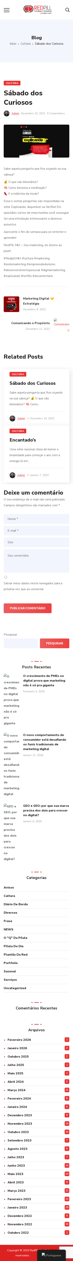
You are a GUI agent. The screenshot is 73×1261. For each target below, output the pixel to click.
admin (15, 113)
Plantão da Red (15, 954)
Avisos (9, 887)
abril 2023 (16, 1182)
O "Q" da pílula (15, 938)
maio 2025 (15, 1073)
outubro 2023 (18, 1132)
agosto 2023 (17, 1149)
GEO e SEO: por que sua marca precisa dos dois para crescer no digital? (46, 810)
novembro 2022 (20, 1224)
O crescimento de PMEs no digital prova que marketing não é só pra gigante (44, 680)
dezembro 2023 (20, 1115)
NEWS (8, 929)
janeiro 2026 (17, 1048)
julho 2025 (16, 1065)
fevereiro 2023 (19, 1199)
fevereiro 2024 (19, 1098)
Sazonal (10, 971)
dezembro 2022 (20, 1216)
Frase (8, 921)
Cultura (26, 44)
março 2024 (17, 1090)
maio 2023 (15, 1174)
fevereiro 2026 (19, 1040)
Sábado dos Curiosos (33, 383)
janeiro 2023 (17, 1207)
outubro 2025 (18, 1056)
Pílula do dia (13, 946)
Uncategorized (15, 988)
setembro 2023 (20, 1140)
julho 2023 (16, 1157)
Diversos (10, 913)
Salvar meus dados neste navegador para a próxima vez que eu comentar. (33, 586)
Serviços (10, 980)
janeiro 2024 (17, 1107)
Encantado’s (23, 440)
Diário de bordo (16, 904)
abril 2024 (16, 1082)
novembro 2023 (20, 1124)
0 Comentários (56, 113)
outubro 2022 (18, 1233)
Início (13, 44)
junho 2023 (16, 1165)
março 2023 (17, 1191)
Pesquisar (10, 634)
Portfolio (11, 963)
